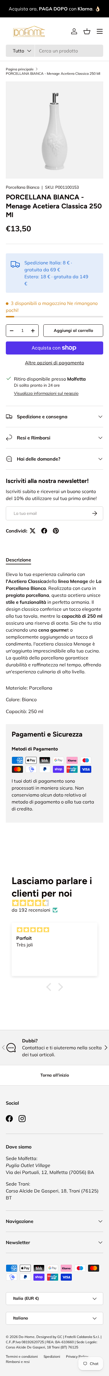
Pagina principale (20, 69)
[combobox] (54, 51)
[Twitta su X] (32, 531)
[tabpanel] (54, 623)
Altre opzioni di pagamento (54, 363)
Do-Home (27, 1337)
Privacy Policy (77, 1356)
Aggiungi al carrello (73, 330)
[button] (87, 31)
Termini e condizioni (22, 1356)
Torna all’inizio (54, 1075)
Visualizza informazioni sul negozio (46, 393)
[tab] (18, 559)
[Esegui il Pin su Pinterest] (56, 531)
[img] (57, 902)
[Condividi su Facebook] (44, 531)
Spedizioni (52, 1356)
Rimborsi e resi (18, 1361)
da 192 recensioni (31, 910)
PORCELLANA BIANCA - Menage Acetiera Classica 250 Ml (53, 73)
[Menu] (99, 31)
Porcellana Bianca (22, 187)
